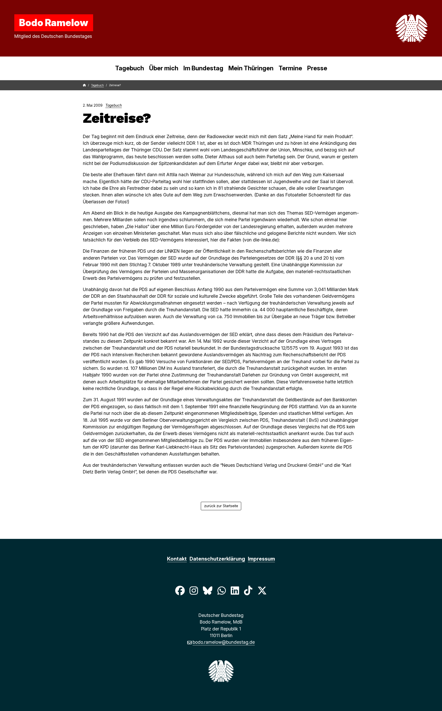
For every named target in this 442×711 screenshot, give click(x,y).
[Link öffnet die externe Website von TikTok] (248, 590)
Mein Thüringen (250, 68)
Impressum (261, 559)
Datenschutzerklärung (217, 559)
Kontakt (177, 559)
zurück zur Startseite (221, 506)
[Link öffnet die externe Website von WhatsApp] (221, 590)
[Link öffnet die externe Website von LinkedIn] (234, 590)
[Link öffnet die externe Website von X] (262, 590)
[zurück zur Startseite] (399, 28)
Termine (290, 68)
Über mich (163, 68)
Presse (317, 68)
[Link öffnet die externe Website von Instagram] (193, 590)
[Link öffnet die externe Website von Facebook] (180, 590)
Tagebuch (129, 68)
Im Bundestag (203, 68)
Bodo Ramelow (53, 22)
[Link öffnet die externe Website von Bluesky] (208, 590)
